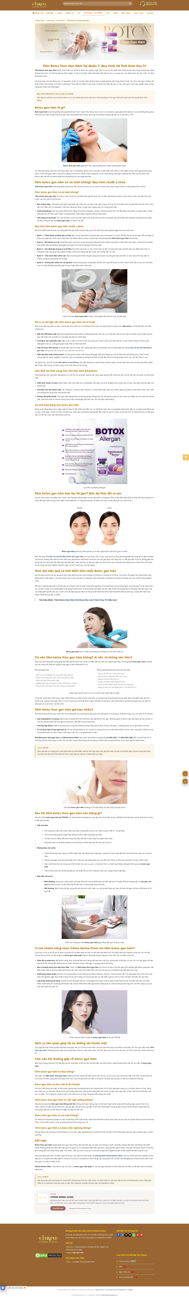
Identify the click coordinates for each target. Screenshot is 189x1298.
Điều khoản (100, 1290)
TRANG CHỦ (38, 13)
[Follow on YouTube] (141, 1235)
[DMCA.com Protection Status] (48, 1255)
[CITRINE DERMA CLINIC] (43, 1198)
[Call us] (134, 1235)
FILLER (115, 13)
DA (79, 13)
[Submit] (130, 4)
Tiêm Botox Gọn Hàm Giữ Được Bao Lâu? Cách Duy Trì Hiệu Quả (85, 600)
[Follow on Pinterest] (137, 1235)
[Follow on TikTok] (126, 1235)
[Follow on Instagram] (122, 1235)
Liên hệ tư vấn (58, 1208)
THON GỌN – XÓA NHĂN (93, 13)
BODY (60, 13)
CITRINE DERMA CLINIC (62, 1196)
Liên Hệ (150, 13)
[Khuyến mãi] (185, 773)
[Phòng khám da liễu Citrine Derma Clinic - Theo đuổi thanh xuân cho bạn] (44, 5)
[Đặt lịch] (185, 781)
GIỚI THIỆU (50, 13)
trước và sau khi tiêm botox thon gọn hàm (65, 556)
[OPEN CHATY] (2, 1287)
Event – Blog (138, 13)
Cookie (130, 1290)
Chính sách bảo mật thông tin (115, 1290)
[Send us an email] (130, 1235)
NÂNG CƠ (69, 13)
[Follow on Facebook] (118, 1235)
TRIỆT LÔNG (126, 13)
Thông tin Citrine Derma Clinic (80, 1208)
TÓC (107, 13)
